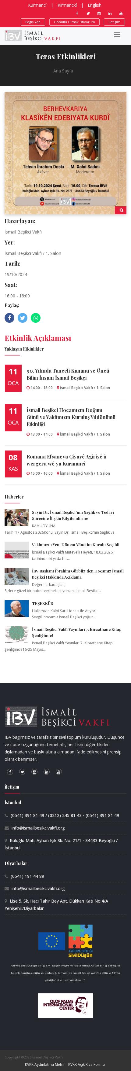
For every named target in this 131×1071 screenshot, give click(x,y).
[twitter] (88, 13)
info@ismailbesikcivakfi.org (38, 828)
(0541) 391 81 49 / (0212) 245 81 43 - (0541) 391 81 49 (65, 815)
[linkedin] (110, 13)
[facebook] (77, 13)
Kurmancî (37, 5)
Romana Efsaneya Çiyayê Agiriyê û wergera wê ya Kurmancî (66, 460)
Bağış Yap (33, 22)
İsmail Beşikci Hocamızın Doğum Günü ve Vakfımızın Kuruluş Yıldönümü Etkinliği (71, 417)
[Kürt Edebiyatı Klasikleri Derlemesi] (65, 153)
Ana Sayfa (63, 71)
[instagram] (99, 13)
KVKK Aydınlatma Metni (44, 1064)
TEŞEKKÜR (42, 603)
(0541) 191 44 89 (27, 876)
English (94, 5)
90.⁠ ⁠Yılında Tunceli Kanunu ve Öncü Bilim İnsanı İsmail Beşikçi (68, 374)
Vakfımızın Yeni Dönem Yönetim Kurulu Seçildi (75, 544)
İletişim (114, 22)
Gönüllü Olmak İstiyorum (74, 22)
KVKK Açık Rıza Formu (86, 1064)
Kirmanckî (67, 5)
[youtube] (121, 13)
